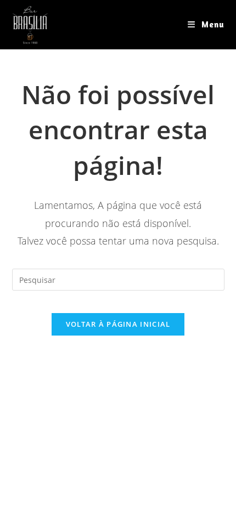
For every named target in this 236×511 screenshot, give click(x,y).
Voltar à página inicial (118, 324)
